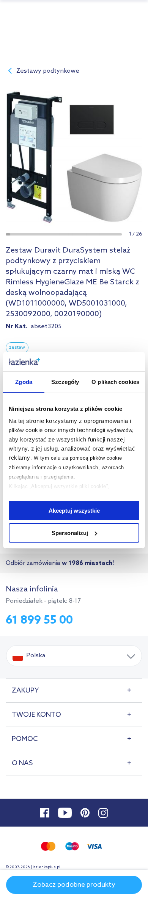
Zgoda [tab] (23, 382)
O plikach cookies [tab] (115, 382)
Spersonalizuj (70, 533)
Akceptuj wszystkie (74, 510)
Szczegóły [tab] (65, 382)
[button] (8, 234)
